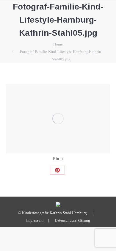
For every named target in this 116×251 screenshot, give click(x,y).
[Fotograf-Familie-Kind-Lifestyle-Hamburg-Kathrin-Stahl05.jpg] (58, 118)
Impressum (34, 220)
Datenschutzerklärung (72, 220)
